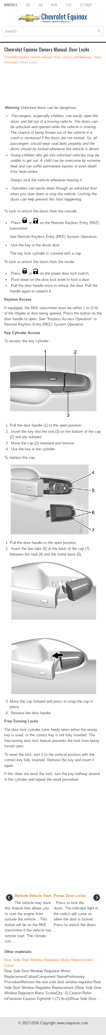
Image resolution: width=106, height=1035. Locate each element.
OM (28, 4)
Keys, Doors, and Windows (73, 57)
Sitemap (86, 4)
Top (69, 4)
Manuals (10, 4)
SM (40, 4)
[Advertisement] (53, 85)
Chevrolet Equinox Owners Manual (28, 57)
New (54, 4)
